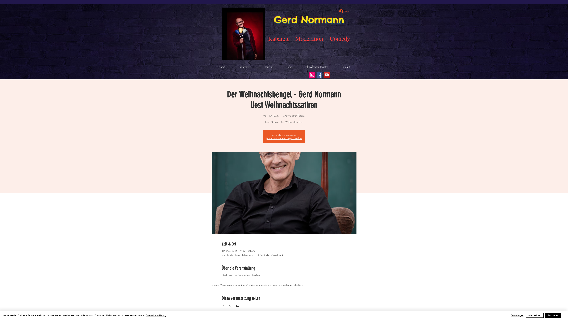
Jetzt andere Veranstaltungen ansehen (284, 138)
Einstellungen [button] (517, 315)
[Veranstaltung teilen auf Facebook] (223, 306)
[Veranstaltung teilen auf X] (230, 306)
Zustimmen (553, 315)
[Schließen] (564, 315)
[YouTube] (327, 75)
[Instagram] (312, 75)
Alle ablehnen (534, 315)
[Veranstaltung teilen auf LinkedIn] (237, 306)
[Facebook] (319, 75)
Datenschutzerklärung (156, 315)
